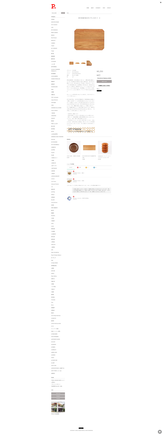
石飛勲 (52, 92)
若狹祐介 (53, 310)
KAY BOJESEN (54, 142)
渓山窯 (52, 155)
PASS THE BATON (55, 252)
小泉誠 (52, 160)
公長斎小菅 (53, 163)
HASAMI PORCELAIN (55, 78)
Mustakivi (53, 215)
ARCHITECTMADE (55, 22)
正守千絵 (53, 191)
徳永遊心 (53, 297)
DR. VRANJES (54, 48)
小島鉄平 (53, 173)
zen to (52, 326)
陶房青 (52, 294)
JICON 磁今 (53, 102)
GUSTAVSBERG (54, 76)
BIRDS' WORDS (54, 32)
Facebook (58, 398)
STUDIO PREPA (54, 262)
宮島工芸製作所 (54, 207)
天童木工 (53, 289)
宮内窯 (52, 205)
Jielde (52, 105)
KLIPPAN (53, 149)
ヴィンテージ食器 (54, 328)
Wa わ (52, 305)
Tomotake (53, 299)
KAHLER (53, 118)
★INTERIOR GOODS (55, 339)
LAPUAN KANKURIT (55, 176)
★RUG (52, 357)
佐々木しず (53, 257)
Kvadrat (52, 152)
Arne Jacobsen (54, 24)
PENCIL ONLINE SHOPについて (57, 380)
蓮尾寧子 (53, 81)
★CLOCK (53, 341)
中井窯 (52, 218)
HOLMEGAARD (54, 86)
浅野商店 (53, 373)
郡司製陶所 (53, 73)
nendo (52, 226)
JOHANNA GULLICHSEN (56, 107)
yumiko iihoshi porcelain (56, 323)
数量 (98, 75)
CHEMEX (53, 43)
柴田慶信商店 (54, 265)
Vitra (52, 302)
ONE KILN (53, 244)
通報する (98, 88)
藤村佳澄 (53, 58)
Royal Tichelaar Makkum (56, 255)
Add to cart (104, 81)
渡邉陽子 (53, 307)
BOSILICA (53, 40)
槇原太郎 (53, 189)
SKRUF (52, 273)
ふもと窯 (53, 64)
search (63, 12)
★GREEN (53, 355)
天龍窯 (52, 291)
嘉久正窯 (53, 126)
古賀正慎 (53, 170)
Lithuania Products (55, 184)
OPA (52, 249)
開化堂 (52, 120)
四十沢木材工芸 (54, 29)
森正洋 (52, 210)
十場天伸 (53, 113)
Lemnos (53, 178)
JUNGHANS (53, 115)
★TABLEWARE (54, 334)
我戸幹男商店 (54, 66)
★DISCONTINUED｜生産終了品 (57, 368)
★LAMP (53, 362)
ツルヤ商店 (53, 286)
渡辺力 (52, 312)
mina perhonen (54, 202)
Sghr (52, 260)
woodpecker (53, 318)
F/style (52, 50)
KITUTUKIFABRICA (55, 144)
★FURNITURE (54, 360)
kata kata (53, 139)
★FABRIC (53, 347)
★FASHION (53, 344)
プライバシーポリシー (55, 384)
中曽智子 (53, 220)
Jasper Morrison (54, 99)
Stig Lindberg (54, 276)
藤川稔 (52, 53)
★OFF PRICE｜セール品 (56, 370)
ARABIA (52, 19)
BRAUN (52, 35)
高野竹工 (53, 278)
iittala (52, 89)
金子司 (52, 131)
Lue (52, 186)
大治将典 (53, 231)
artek (52, 27)
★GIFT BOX (53, 365)
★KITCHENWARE (55, 336)
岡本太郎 (53, 236)
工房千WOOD (54, 168)
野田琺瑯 (53, 228)
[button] (98, 7)
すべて (71, 167)
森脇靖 (52, 213)
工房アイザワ (54, 165)
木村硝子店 (53, 147)
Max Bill (52, 199)
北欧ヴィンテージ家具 (55, 331)
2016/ (52, 223)
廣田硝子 (53, 84)
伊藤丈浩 (53, 94)
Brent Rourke (54, 37)
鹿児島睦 (53, 128)
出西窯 (52, 268)
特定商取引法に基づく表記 (56, 386)
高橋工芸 (53, 281)
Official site (58, 393)
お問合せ (53, 382)
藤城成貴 (53, 56)
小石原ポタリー (54, 157)
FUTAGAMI (53, 61)
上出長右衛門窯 (54, 134)
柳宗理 (52, 320)
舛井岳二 (53, 194)
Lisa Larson (53, 181)
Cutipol (52, 45)
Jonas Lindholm (54, 110)
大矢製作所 (53, 234)
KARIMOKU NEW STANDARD (57, 136)
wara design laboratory (55, 315)
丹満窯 (52, 284)
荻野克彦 (53, 239)
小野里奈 (53, 241)
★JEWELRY (53, 349)
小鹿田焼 (53, 247)
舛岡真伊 (53, 197)
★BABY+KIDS (54, 352)
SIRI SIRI (53, 270)
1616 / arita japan (54, 97)
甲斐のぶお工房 (54, 123)
